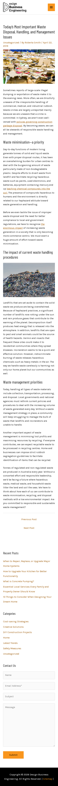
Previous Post (29, 519)
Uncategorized (11, 42)
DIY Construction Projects (17, 632)
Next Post (29, 528)
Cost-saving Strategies (16, 621)
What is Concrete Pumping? (18, 581)
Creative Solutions (13, 627)
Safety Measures (12, 648)
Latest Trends (10, 643)
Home (6, 637)
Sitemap (47, 779)
